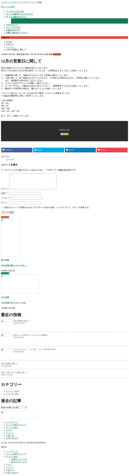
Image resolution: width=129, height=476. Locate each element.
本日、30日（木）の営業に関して (14, 372)
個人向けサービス (19, 22)
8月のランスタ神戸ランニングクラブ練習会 (30, 335)
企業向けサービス (19, 19)
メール (5, 198)
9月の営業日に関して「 (22, 321)
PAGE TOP (123, 459)
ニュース (57, 54)
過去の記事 (6, 407)
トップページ (12, 422)
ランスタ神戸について (16, 425)
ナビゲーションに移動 (32, 2)
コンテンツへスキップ (11, 2)
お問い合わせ (12, 438)
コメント (5, 189)
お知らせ (10, 435)
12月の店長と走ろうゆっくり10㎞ (13, 303)
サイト (4, 203)
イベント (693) (12, 391)
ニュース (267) (12, 394)
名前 (4, 193)
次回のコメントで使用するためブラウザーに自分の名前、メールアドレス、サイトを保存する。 (47, 207)
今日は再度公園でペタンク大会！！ (14, 265)
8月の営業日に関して (9, 364)
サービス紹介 (12, 427)
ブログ (9, 430)
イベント (10, 433)
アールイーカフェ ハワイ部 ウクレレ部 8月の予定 (34, 349)
